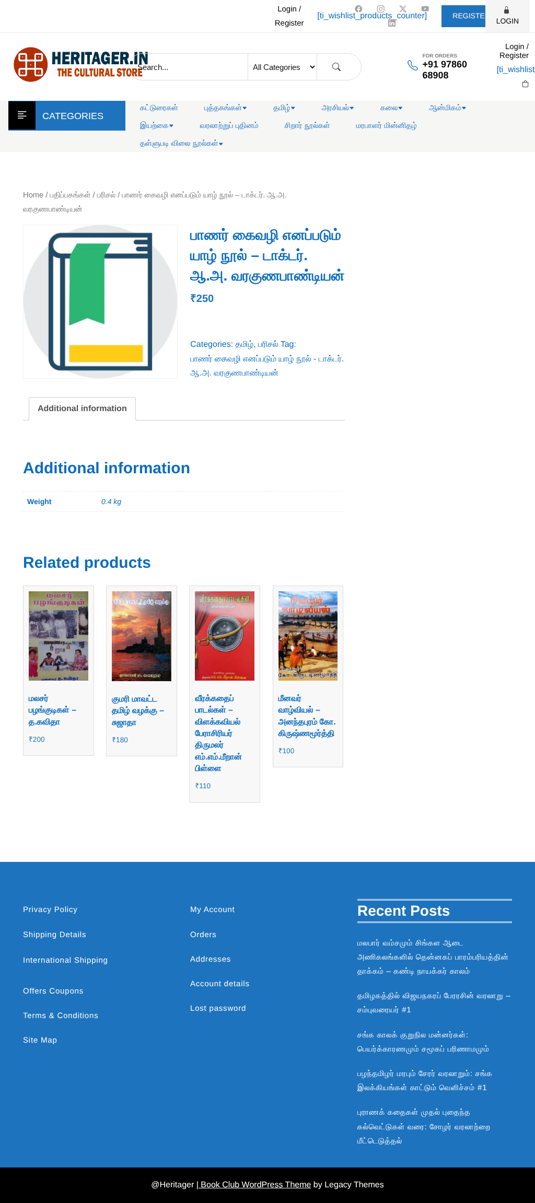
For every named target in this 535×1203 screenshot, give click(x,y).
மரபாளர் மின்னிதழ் (386, 125)
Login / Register (289, 16)
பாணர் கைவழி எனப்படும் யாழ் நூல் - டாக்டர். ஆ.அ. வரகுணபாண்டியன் (267, 366)
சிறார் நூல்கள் (307, 125)
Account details (220, 983)
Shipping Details (54, 934)
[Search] (336, 67)
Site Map (40, 1040)
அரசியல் (336, 107)
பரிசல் (106, 195)
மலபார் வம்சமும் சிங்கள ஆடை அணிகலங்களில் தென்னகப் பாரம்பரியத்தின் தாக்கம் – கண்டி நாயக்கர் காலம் (433, 957)
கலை (389, 107)
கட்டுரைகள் (159, 107)
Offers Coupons (53, 991)
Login (507, 21)
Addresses (210, 959)
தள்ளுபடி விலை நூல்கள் (179, 143)
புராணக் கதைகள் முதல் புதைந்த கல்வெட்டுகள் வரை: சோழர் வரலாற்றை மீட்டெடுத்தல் (424, 1126)
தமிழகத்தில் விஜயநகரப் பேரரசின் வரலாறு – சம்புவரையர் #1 (434, 1002)
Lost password (218, 1008)
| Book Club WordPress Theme (253, 1185)
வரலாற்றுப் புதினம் (229, 125)
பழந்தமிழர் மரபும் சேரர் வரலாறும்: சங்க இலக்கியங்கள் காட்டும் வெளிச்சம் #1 (425, 1080)
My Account (212, 909)
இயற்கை (154, 125)
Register (471, 15)
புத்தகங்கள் (223, 107)
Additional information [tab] (82, 408)
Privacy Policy (50, 909)
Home (33, 195)
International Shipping (65, 960)
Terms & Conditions (60, 1015)
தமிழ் (281, 107)
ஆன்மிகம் (445, 107)
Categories (72, 116)
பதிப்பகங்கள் (70, 195)
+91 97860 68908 (444, 69)
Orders (203, 934)
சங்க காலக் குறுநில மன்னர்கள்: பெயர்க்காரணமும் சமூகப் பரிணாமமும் (423, 1042)
